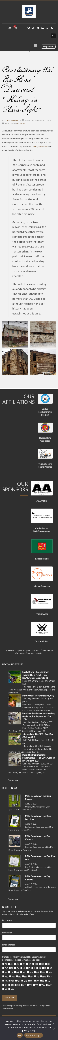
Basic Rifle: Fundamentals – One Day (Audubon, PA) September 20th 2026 (38, 716)
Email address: (8, 944)
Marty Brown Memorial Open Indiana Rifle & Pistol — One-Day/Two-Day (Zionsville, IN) (35, 675)
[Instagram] (38, 28)
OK (19, 1035)
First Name (7, 920)
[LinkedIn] (42, 28)
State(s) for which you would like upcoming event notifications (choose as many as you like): (24, 958)
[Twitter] (28, 28)
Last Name (7, 932)
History (21, 123)
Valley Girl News (40, 146)
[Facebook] (24, 28)
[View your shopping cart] (16, 28)
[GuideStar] (47, 28)
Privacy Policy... (33, 1035)
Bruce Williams (12, 120)
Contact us (45, 650)
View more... (14, 780)
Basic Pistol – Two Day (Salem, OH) (38, 695)
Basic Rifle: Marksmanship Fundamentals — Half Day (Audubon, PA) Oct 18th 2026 (38, 758)
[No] (54, 1028)
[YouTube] (33, 28)
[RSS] (51, 28)
